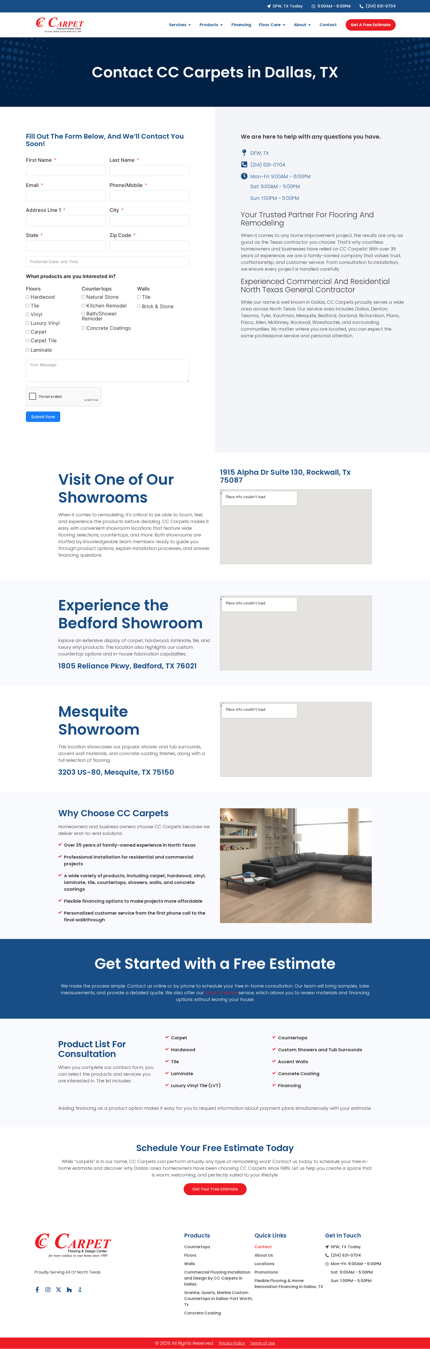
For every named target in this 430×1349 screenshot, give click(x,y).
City (114, 210)
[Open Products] (221, 25)
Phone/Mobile (126, 185)
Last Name (122, 160)
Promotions (266, 1272)
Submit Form (43, 416)
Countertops (97, 289)
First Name (39, 160)
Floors (33, 289)
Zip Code (120, 235)
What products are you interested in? (71, 276)
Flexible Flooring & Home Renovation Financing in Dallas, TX (289, 1284)
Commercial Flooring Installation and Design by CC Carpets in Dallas (217, 1278)
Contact (263, 1247)
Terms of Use (262, 1343)
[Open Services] (190, 25)
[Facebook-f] (37, 1289)
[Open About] (310, 25)
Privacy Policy (232, 1343)
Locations (264, 1264)
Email (32, 185)
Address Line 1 (43, 210)
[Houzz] (69, 1289)
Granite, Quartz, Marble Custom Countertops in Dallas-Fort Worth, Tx (218, 1298)
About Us (264, 1255)
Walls (143, 289)
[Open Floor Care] (284, 25)
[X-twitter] (58, 1289)
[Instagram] (48, 1289)
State (32, 235)
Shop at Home (221, 993)
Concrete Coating (202, 1313)
